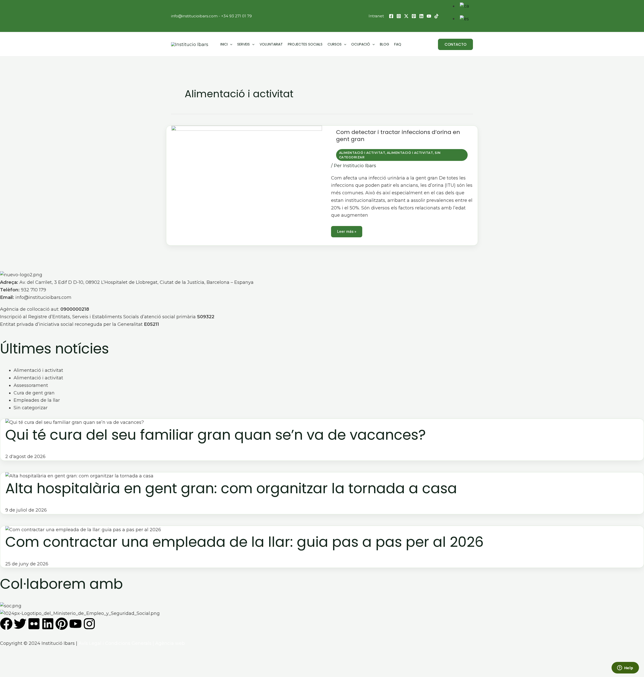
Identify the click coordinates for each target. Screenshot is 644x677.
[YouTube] (429, 16)
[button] (455, 44)
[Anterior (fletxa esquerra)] (6, 673)
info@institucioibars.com (194, 16)
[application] (230, 44)
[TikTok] (436, 16)
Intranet (376, 16)
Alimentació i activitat (362, 153)
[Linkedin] (421, 16)
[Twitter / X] (406, 16)
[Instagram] (398, 16)
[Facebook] (391, 16)
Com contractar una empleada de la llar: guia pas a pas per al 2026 (244, 542)
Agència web (170, 643)
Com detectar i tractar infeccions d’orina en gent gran (398, 135)
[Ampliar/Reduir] (6, 664)
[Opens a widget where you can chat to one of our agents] (625, 668)
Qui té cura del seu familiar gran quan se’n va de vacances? (215, 435)
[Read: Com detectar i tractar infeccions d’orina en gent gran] (246, 178)
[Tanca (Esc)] (46, 664)
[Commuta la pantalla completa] (19, 664)
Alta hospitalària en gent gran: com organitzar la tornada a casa (231, 488)
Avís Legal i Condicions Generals (114, 643)
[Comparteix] (33, 664)
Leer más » (346, 230)
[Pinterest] (414, 16)
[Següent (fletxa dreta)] (19, 673)
